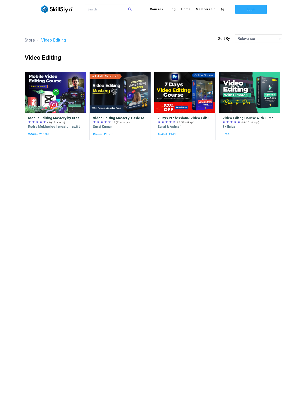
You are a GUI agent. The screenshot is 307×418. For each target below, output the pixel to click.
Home (185, 9)
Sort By (224, 38)
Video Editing (53, 40)
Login (251, 9)
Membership (205, 9)
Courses (156, 9)
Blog (172, 9)
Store (30, 40)
